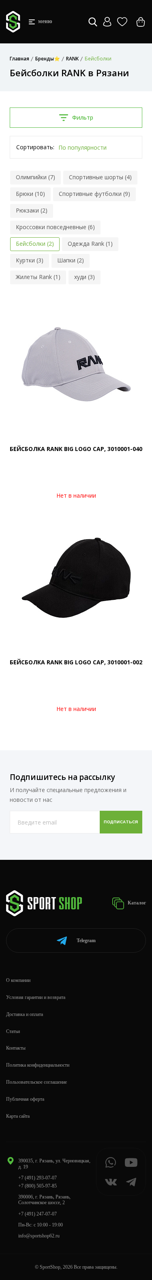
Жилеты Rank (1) (38, 277)
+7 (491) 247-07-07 (37, 1214)
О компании (18, 980)
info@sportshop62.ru (39, 1236)
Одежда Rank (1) (90, 243)
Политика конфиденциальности (37, 1065)
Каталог (136, 903)
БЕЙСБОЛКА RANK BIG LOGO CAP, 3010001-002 (76, 662)
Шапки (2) (70, 260)
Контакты (16, 1048)
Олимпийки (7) (35, 177)
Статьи (13, 1031)
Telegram (86, 940)
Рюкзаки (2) (31, 210)
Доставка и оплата (24, 1014)
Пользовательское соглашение (36, 1082)
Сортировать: (35, 147)
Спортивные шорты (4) (100, 177)
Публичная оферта (25, 1099)
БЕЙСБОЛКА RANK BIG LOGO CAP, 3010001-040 (76, 449)
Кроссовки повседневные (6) (55, 227)
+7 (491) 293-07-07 (37, 1178)
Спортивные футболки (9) (94, 194)
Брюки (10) (30, 194)
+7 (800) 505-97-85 (37, 1186)
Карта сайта (18, 1116)
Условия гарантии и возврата (35, 997)
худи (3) (84, 277)
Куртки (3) (29, 260)
